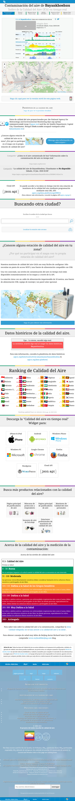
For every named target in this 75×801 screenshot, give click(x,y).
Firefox (59, 449)
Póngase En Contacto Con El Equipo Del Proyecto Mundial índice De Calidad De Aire (36, 689)
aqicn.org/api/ (65, 195)
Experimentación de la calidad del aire (36, 701)
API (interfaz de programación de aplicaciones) (36, 720)
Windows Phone (59, 433)
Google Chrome (37, 449)
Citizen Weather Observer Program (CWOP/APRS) (37, 764)
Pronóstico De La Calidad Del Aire (36, 716)
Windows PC (16, 449)
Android (37, 433)
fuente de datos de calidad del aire (36, 712)
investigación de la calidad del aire (36, 695)
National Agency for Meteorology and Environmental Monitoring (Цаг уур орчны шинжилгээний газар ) (37, 761)
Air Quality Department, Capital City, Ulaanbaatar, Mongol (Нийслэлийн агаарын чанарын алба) (37, 766)
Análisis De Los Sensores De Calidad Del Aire (36, 703)
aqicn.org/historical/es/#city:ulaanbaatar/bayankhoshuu (36, 357)
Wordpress (26, 466)
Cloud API (48, 465)
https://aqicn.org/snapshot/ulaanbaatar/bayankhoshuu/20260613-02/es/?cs (37, 174)
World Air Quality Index (21, 654)
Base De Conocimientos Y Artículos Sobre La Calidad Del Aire (36, 700)
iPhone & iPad (16, 433)
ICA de (23, 19)
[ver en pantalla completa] (58, 19)
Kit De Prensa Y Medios (36, 691)
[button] (28, 72)
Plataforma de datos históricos (36, 722)
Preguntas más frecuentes (36, 707)
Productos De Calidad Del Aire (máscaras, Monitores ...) (36, 718)
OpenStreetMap (62, 92)
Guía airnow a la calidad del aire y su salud (47, 629)
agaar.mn (35, 124)
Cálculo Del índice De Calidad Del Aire (36, 714)
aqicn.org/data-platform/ (37, 359)
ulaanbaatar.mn (17, 129)
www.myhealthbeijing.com (40, 638)
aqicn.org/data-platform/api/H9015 (46, 193)
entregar (55, 787)
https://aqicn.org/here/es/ (37, 164)
